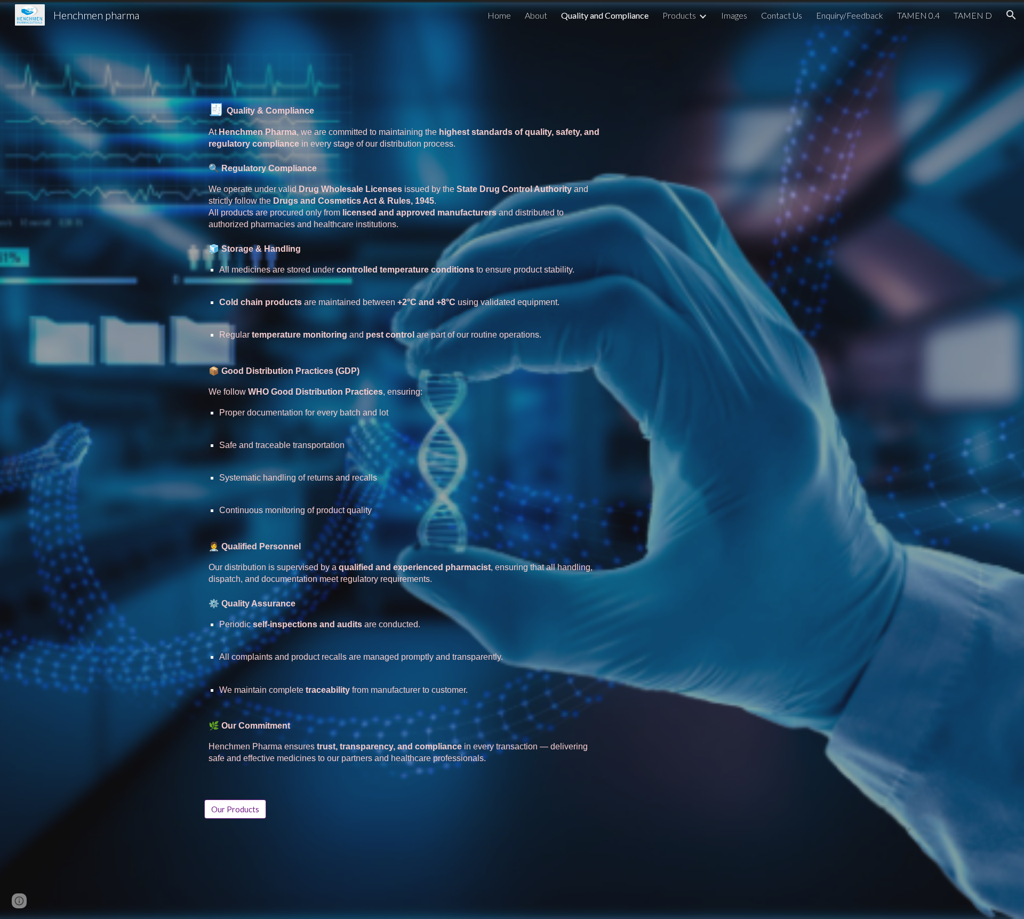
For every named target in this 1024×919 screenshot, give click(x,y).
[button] (1011, 15)
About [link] (536, 15)
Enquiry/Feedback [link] (849, 15)
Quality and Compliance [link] (605, 15)
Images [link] (734, 15)
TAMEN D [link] (973, 15)
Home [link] (499, 15)
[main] (407, 442)
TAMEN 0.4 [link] (918, 15)
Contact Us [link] (781, 15)
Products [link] (679, 15)
